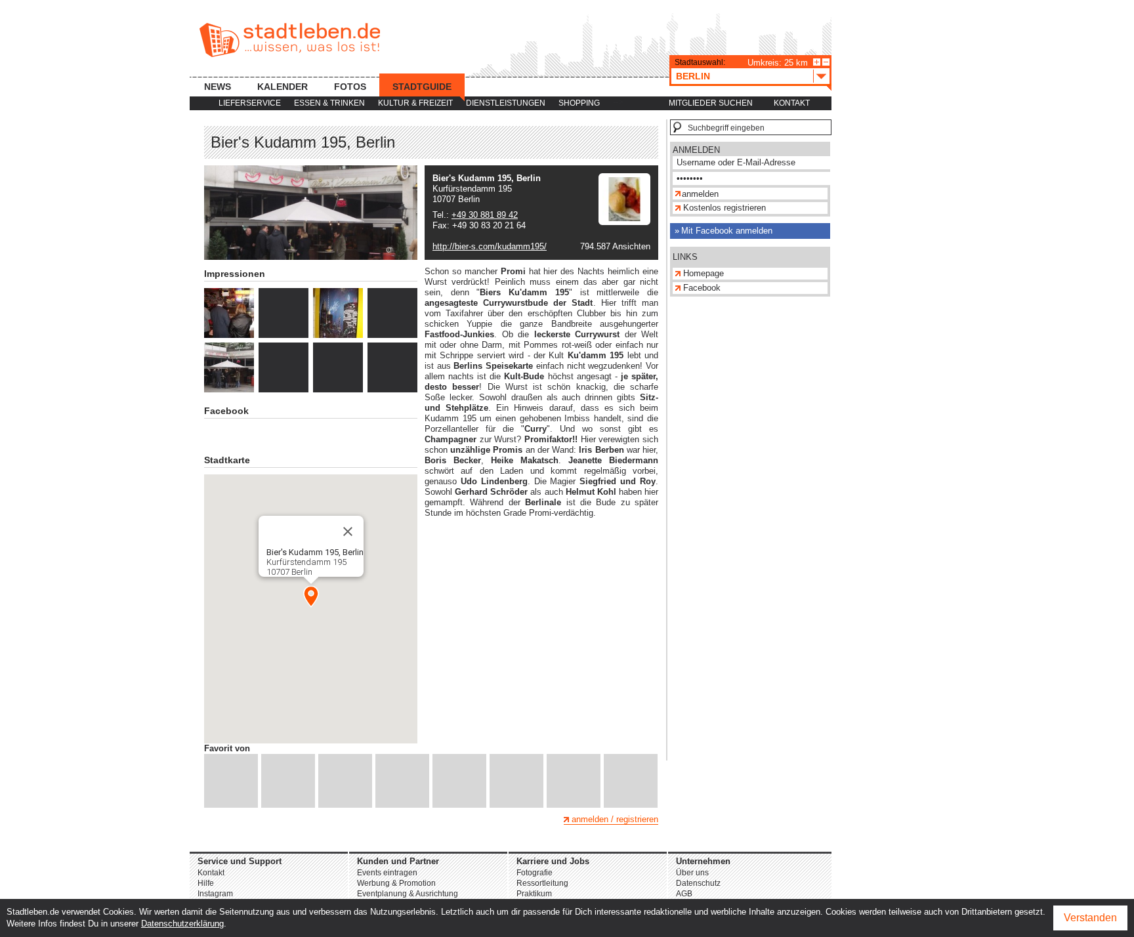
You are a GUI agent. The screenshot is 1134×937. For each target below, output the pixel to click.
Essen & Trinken (329, 103)
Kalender (282, 86)
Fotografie (534, 872)
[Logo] (624, 222)
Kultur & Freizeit (415, 103)
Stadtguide (422, 86)
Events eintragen (387, 872)
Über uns (692, 872)
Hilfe (206, 883)
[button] (311, 596)
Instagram (215, 893)
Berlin (693, 76)
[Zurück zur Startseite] (290, 40)
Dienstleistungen (505, 103)
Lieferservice (250, 103)
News (217, 86)
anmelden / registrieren (615, 819)
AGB (684, 893)
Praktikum (534, 893)
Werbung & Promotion (396, 883)
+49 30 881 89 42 (485, 215)
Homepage (703, 273)
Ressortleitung (542, 883)
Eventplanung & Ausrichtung (407, 893)
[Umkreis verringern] (826, 62)
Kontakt (792, 103)
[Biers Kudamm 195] (229, 313)
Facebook (702, 288)
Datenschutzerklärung (182, 923)
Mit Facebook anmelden (726, 231)
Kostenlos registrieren (724, 208)
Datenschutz (698, 883)
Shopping (579, 103)
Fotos (350, 86)
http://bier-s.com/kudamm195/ (489, 246)
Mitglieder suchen (711, 103)
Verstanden (1090, 917)
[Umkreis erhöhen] (816, 62)
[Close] (348, 531)
